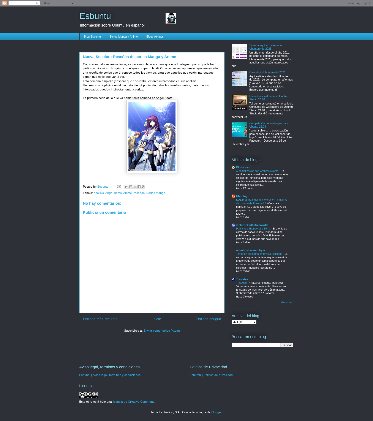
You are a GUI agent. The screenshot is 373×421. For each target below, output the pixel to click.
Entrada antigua (208, 319)
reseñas (139, 193)
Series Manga (155, 193)
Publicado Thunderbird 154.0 (253, 228)
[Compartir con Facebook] (139, 187)
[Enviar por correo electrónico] (127, 187)
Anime (127, 193)
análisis (99, 193)
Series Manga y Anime (123, 36)
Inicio (156, 319)
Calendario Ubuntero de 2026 (267, 72)
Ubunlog (242, 196)
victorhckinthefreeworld (252, 225)
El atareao (243, 167)
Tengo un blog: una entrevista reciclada (259, 253)
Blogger (216, 412)
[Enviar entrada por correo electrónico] (118, 186)
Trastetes (242, 279)
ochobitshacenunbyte (250, 250)
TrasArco (241, 282)
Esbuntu (95, 16)
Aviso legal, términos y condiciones (117, 375)
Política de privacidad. (219, 375)
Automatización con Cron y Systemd (257, 171)
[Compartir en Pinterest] (143, 187)
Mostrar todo (287, 302)
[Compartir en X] (135, 187)
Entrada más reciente (100, 319)
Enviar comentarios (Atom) (162, 330)
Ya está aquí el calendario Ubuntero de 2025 (265, 47)
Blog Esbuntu (92, 36)
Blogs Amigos (155, 36)
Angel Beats (113, 193)
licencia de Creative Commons (133, 401)
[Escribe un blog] (131, 187)
